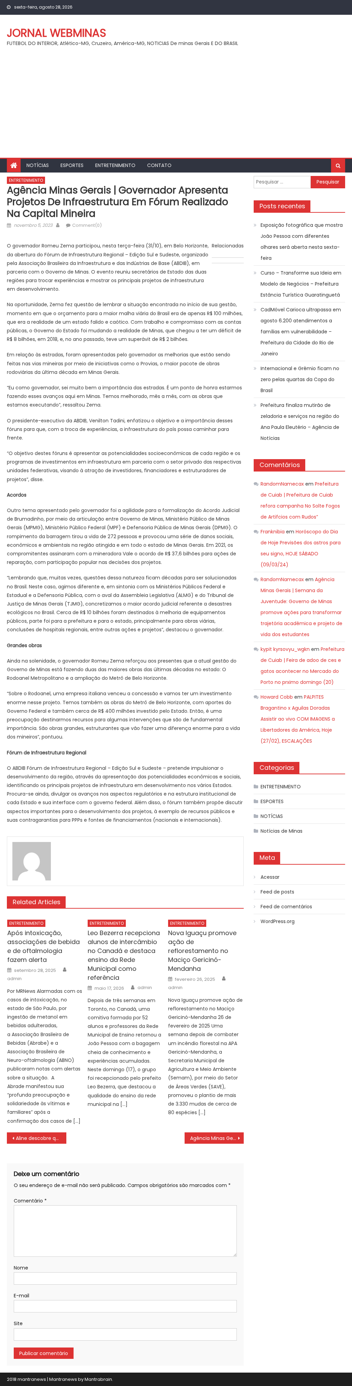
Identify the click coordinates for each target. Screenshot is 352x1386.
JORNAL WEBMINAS (56, 33)
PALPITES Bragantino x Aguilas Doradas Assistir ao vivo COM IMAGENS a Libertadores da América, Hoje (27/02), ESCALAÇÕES (298, 719)
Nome (21, 1267)
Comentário (30, 1200)
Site (18, 1323)
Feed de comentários (286, 906)
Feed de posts (277, 891)
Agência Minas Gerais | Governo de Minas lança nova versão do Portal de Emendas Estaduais (217, 1138)
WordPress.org (278, 921)
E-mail (21, 1295)
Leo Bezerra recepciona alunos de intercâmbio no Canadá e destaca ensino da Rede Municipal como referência (124, 955)
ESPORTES (72, 165)
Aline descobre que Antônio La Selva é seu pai (41, 1138)
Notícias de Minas (281, 831)
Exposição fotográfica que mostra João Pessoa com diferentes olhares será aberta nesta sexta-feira (302, 242)
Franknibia (273, 531)
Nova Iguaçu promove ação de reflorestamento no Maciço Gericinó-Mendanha (202, 951)
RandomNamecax (282, 483)
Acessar (270, 877)
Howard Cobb (277, 697)
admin (14, 979)
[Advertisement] (176, 106)
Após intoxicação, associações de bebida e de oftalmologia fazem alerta (43, 946)
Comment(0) (87, 225)
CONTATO (159, 165)
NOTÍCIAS (37, 165)
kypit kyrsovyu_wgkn (285, 649)
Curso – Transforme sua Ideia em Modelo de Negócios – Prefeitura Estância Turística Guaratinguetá (301, 283)
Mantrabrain (98, 1379)
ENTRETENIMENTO (115, 165)
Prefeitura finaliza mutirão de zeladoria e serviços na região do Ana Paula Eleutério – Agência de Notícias (300, 422)
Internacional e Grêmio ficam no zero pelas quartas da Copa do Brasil (300, 379)
